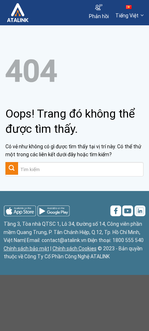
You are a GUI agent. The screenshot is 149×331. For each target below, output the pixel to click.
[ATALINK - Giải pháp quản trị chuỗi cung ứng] (40, 12)
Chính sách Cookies (74, 248)
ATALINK (100, 256)
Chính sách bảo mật (26, 248)
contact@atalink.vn (64, 240)
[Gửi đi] (11, 168)
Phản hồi (99, 16)
